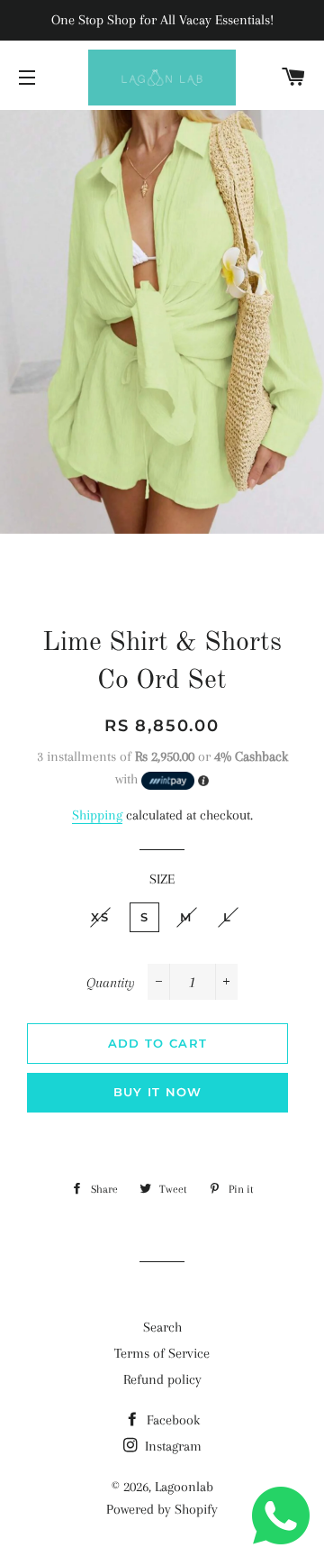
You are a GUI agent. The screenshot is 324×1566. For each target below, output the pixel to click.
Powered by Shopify (162, 1509)
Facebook (171, 1420)
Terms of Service (162, 1353)
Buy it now (157, 1092)
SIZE (162, 879)
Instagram (171, 1446)
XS (100, 917)
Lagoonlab (184, 1487)
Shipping (97, 815)
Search (162, 1327)
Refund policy (162, 1379)
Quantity (110, 983)
